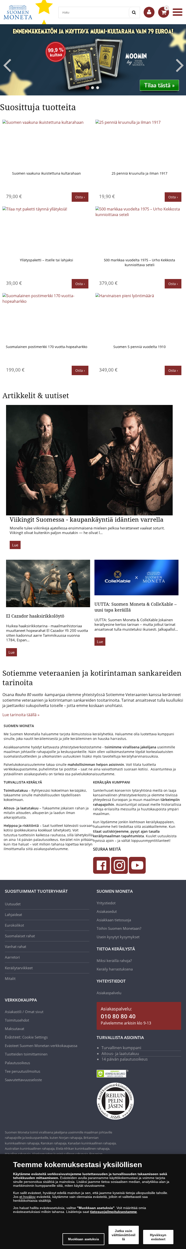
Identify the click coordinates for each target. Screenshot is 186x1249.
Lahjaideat (13, 914)
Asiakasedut (107, 911)
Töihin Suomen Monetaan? (119, 928)
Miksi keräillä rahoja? (114, 960)
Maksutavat (14, 1028)
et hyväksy (27, 1197)
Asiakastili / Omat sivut (24, 1011)
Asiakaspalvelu (109, 992)
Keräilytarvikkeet (19, 967)
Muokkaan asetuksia (83, 1239)
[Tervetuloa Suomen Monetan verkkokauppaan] (149, 12)
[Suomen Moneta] (17, 12)
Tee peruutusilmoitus (22, 1071)
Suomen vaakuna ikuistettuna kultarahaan (46, 173)
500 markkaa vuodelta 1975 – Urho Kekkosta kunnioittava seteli (139, 262)
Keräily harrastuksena (115, 969)
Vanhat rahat (15, 946)
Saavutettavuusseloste (23, 1079)
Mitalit (10, 978)
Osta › (80, 197)
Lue (15, 545)
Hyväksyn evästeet (158, 1237)
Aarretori (12, 957)
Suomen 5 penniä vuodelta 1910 (139, 346)
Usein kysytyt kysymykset (118, 936)
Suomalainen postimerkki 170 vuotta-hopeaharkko (46, 346)
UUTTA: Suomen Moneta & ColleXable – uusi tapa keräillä (135, 607)
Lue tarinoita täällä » (20, 714)
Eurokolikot (14, 925)
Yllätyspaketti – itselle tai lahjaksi (46, 260)
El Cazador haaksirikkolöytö (35, 616)
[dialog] (93, 1201)
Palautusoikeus (17, 1062)
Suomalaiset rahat (20, 935)
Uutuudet (13, 903)
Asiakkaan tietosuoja (114, 919)
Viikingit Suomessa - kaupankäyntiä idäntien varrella (86, 519)
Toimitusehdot (17, 1020)
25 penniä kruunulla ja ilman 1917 (139, 173)
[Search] (134, 12)
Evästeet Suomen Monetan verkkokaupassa (41, 1045)
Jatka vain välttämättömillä (124, 1235)
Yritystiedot (106, 902)
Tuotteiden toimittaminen (26, 1054)
